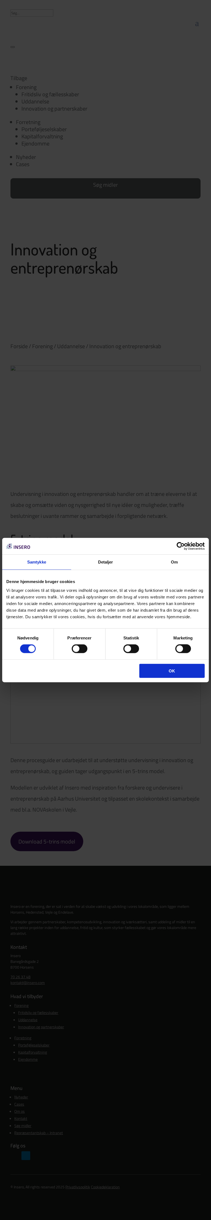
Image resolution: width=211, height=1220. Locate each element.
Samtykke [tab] (36, 562)
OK (172, 670)
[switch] (79, 648)
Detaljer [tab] (105, 562)
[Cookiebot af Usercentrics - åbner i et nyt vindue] (181, 546)
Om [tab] (174, 562)
